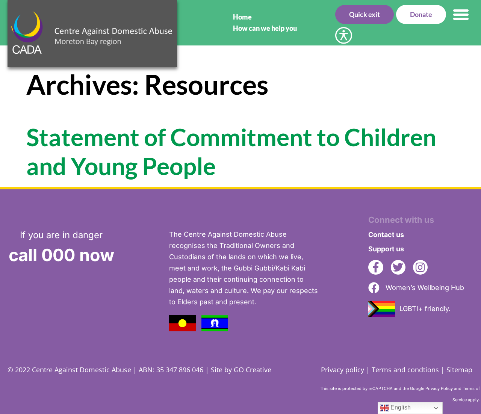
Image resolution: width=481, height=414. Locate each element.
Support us (386, 249)
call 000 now (61, 255)
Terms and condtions (405, 369)
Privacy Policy (439, 388)
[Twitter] (398, 267)
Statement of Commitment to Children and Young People (231, 151)
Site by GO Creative (241, 369)
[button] (461, 14)
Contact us (386, 235)
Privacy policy (342, 369)
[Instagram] (420, 267)
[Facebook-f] (375, 267)
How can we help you (265, 28)
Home (242, 17)
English (400, 407)
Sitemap (459, 369)
